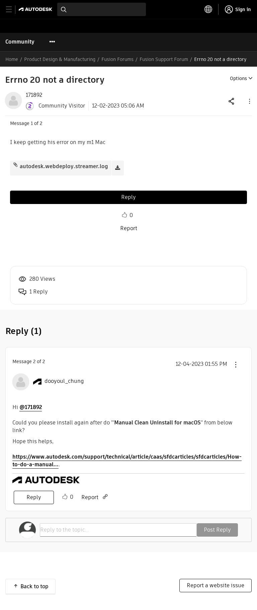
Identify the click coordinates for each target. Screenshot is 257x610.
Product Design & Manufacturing (59, 59)
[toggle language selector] (208, 9)
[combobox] (101, 9)
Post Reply (217, 530)
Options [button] (238, 78)
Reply (128, 197)
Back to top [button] (34, 586)
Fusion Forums (117, 59)
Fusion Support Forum (164, 59)
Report (128, 228)
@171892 (30, 407)
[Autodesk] (36, 9)
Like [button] (124, 215)
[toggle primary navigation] (12, 9)
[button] (249, 101)
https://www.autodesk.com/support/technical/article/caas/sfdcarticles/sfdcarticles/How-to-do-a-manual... (127, 460)
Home (11, 59)
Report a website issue (215, 585)
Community (19, 42)
